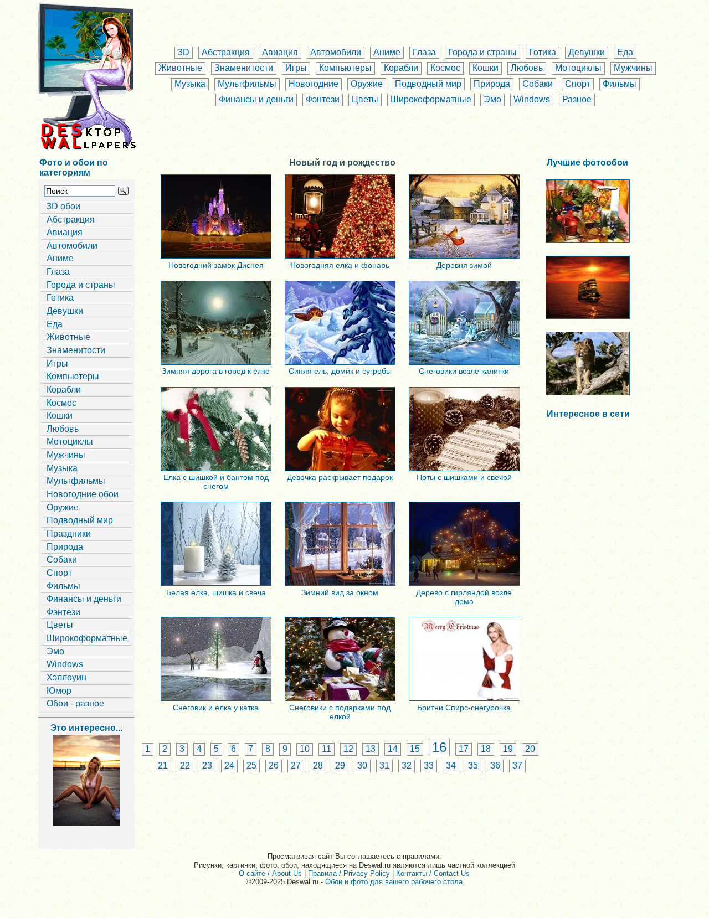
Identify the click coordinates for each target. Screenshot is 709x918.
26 (274, 765)
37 (517, 765)
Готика (542, 52)
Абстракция (226, 52)
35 (473, 765)
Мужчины (633, 68)
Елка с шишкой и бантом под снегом (216, 482)
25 (251, 765)
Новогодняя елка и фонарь (339, 265)
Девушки (586, 52)
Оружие (367, 84)
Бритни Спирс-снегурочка (464, 707)
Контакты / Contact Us (433, 873)
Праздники (69, 533)
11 (326, 749)
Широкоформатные (431, 99)
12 (348, 749)
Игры (296, 68)
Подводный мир (428, 84)
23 (207, 765)
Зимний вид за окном (339, 592)
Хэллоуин (66, 677)
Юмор (59, 690)
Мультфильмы (247, 84)
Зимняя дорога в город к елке (216, 371)
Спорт (577, 84)
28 (318, 765)
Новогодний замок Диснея (216, 265)
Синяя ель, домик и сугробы (340, 371)
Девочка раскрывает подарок (340, 477)
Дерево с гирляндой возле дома (464, 597)
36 (495, 765)
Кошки (485, 68)
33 (429, 765)
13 (371, 749)
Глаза (424, 52)
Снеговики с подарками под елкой (340, 712)
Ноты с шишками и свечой (464, 477)
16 (439, 747)
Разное (577, 99)
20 (530, 749)
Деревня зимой (464, 265)
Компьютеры (345, 68)
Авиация (280, 52)
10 (305, 749)
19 (508, 749)
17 (464, 749)
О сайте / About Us (270, 873)
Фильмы (619, 84)
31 (384, 765)
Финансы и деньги (256, 99)
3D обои (63, 206)
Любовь (527, 68)
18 (486, 749)
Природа (492, 84)
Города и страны (482, 52)
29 (340, 765)
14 (393, 749)
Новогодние (313, 84)
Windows (531, 99)
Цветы (365, 99)
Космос (445, 68)
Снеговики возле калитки (464, 371)
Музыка (189, 84)
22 (185, 765)
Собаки (537, 84)
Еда (625, 52)
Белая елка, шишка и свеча (216, 592)
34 (451, 765)
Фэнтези (323, 99)
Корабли (401, 68)
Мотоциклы (578, 68)
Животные (180, 68)
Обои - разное (75, 703)
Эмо (492, 99)
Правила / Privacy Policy (349, 873)
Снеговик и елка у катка (216, 707)
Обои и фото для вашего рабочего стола (394, 882)
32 (407, 765)
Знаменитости (243, 68)
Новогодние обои (83, 494)
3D (183, 52)
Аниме (386, 52)
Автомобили (335, 52)
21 (163, 765)
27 (296, 765)
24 (229, 765)
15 (415, 749)
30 (362, 765)
